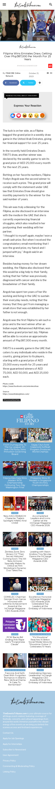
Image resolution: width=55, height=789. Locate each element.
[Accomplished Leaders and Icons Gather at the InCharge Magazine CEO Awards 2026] (40, 503)
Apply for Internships (12, 744)
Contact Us (8, 733)
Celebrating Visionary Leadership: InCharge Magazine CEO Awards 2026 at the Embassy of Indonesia (40, 678)
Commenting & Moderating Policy (19, 766)
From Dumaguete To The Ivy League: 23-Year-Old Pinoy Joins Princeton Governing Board (14, 449)
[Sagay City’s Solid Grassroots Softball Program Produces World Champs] (40, 435)
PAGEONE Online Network (13, 74)
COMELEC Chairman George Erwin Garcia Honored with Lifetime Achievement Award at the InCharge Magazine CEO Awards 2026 (15, 604)
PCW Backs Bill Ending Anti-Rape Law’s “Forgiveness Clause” (15, 641)
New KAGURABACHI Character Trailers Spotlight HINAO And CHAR (14, 519)
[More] (40, 83)
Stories (15, 513)
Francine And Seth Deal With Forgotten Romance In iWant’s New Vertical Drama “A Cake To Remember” (15, 679)
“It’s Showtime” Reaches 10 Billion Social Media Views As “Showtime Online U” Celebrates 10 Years (40, 642)
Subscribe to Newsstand (14, 749)
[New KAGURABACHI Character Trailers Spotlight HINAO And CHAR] (15, 503)
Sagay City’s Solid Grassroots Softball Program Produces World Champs (40, 448)
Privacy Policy (9, 760)
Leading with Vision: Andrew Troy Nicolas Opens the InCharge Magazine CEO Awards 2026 (40, 556)
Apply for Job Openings (13, 738)
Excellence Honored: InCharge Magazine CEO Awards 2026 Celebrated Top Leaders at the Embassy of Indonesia (40, 603)
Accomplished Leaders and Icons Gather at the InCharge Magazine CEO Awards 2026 (40, 521)
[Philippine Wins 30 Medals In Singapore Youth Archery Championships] (40, 468)
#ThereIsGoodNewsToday (27, 66)
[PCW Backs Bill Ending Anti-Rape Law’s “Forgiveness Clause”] (15, 624)
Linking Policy (9, 771)
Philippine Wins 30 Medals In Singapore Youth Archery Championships (40, 481)
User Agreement (11, 755)
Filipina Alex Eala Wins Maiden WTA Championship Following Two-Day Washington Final (15, 483)
